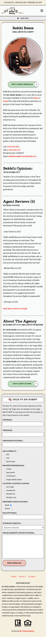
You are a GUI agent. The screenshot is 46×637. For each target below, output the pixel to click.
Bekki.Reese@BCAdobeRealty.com (22, 156)
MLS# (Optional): (9, 513)
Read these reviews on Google (15, 308)
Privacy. (22, 577)
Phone (35, 98)
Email (5, 101)
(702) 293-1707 (14, 149)
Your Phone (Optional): (12, 440)
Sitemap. (31, 577)
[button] (42, 10)
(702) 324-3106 (13, 146)
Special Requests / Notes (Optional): (18, 533)
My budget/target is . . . (12, 523)
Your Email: (7, 430)
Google (15, 205)
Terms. (14, 577)
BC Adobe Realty (26, 631)
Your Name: (7, 420)
